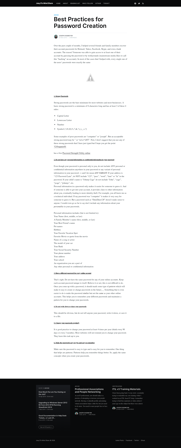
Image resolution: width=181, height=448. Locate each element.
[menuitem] (58, 3)
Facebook (129, 440)
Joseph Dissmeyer (66, 36)
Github (98, 3)
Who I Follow (87, 3)
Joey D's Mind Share (44, 3)
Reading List (75, 3)
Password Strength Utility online (76, 153)
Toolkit (106, 3)
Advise (56, 15)
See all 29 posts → (46, 427)
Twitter (136, 440)
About (65, 3)
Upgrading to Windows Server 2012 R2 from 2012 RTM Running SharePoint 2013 (53, 405)
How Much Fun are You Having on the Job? (52, 393)
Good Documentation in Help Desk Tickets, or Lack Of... (52, 417)
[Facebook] (135, 3)
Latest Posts (120, 440)
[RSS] (143, 3)
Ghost (143, 440)
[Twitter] (139, 3)
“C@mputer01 (60, 146)
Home (58, 3)
